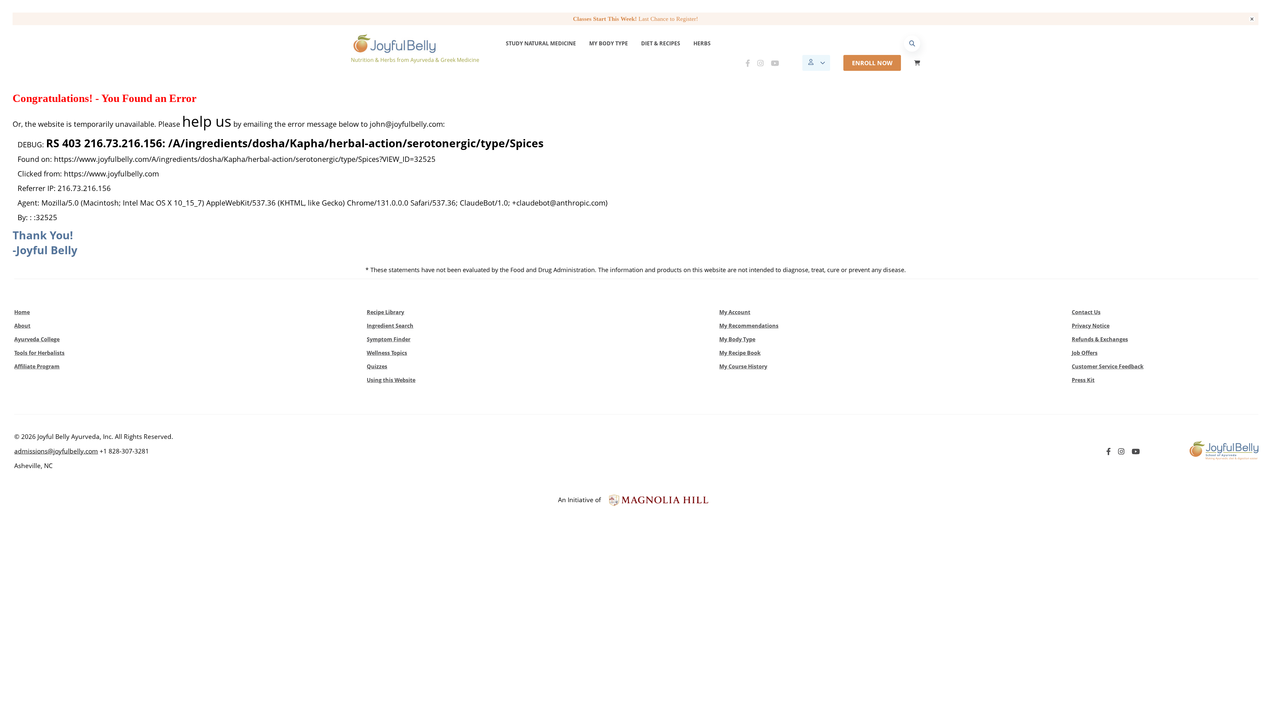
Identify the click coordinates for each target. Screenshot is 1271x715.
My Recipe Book (740, 353)
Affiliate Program (37, 366)
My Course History (743, 366)
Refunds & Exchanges (1100, 339)
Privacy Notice (1090, 325)
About (22, 325)
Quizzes (377, 366)
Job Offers (1085, 353)
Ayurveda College (37, 339)
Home (22, 312)
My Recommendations (748, 325)
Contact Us (1086, 312)
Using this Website (391, 380)
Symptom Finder (388, 339)
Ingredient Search (390, 325)
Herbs (702, 43)
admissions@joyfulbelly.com (56, 451)
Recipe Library (385, 312)
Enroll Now (872, 63)
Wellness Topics (387, 353)
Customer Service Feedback (1108, 366)
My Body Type (608, 43)
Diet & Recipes (660, 43)
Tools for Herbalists (39, 353)
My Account (734, 312)
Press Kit (1083, 380)
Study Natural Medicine (541, 43)
